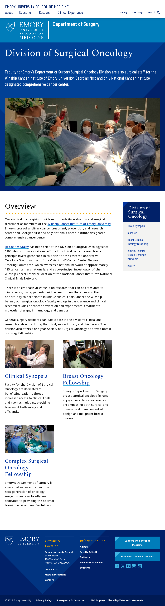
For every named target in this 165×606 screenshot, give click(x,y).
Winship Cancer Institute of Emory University (79, 224)
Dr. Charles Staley (17, 247)
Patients (85, 557)
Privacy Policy (44, 600)
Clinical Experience (70, 12)
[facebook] (117, 567)
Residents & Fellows (91, 562)
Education (26, 12)
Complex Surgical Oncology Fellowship (26, 468)
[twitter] (123, 567)
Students (85, 567)
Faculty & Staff (88, 552)
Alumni (84, 546)
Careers (49, 579)
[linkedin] (128, 567)
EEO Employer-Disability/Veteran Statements (117, 600)
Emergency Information (71, 600)
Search (151, 12)
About (9, 12)
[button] (141, 212)
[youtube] (140, 567)
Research (45, 12)
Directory (137, 12)
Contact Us (51, 569)
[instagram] (134, 567)
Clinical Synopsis (26, 376)
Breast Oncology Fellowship (83, 379)
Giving (123, 12)
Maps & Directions (55, 574)
